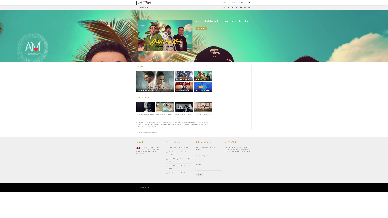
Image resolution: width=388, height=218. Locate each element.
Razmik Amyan (240, 147)
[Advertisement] (233, 98)
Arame (248, 149)
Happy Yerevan (143, 7)
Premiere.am (140, 154)
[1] (191, 59)
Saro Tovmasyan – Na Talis (204, 90)
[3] (196, 59)
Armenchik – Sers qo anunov (203, 114)
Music (232, 2)
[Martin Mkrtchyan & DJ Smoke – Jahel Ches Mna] (165, 35)
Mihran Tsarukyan (240, 149)
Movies (241, 2)
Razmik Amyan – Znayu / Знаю (147, 90)
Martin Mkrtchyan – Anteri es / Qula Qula (190, 90)
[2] (194, 59)
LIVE (249, 2)
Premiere (209, 25)
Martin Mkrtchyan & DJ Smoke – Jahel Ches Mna (222, 21)
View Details (201, 28)
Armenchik (235, 151)
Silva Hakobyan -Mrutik (163, 114)
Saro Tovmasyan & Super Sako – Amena (189, 79)
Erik (239, 151)
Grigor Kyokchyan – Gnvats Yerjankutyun (150, 114)
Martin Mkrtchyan (230, 147)
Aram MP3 (228, 151)
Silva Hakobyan (245, 151)
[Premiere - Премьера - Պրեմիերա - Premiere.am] (143, 2)
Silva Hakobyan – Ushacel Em (185, 114)
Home (224, 2)
